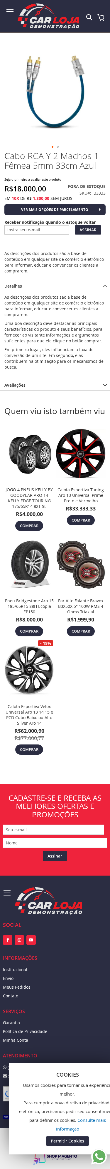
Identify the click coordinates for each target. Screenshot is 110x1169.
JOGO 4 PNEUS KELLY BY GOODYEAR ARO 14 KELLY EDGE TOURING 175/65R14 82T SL (29, 498)
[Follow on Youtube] (31, 940)
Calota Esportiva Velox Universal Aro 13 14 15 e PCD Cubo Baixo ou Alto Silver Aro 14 (29, 715)
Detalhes (13, 286)
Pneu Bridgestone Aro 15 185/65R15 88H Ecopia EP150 (29, 606)
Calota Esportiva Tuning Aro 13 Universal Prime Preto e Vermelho (80, 495)
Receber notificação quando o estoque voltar (50, 222)
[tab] (55, 285)
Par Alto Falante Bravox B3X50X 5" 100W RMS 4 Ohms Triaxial (80, 606)
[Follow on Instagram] (19, 940)
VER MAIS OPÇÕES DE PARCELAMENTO (54, 209)
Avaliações (15, 385)
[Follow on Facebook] (7, 940)
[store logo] (48, 16)
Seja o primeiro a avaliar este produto (32, 179)
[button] (52, 146)
